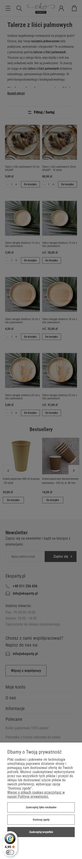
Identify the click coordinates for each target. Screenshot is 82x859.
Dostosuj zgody (41, 819)
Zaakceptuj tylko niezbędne (41, 807)
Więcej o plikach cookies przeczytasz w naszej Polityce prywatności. (36, 794)
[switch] (10, 852)
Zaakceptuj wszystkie (41, 832)
